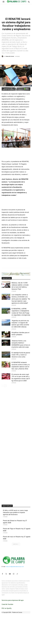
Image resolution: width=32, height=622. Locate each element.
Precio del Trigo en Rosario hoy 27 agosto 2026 (16, 529)
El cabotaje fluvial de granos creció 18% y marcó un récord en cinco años (21, 354)
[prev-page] (3, 386)
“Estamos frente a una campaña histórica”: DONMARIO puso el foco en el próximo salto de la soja (21, 344)
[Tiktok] (17, 574)
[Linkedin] (19, 60)
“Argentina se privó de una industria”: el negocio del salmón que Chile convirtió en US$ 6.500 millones (20, 323)
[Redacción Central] (3, 56)
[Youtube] (10, 574)
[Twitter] (6, 574)
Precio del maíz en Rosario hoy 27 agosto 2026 (16, 537)
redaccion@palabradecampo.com (15, 566)
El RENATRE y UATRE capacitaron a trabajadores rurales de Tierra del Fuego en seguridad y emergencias (21, 311)
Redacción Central (10, 56)
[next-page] (5, 386)
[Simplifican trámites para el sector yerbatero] (6, 334)
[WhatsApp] (16, 60)
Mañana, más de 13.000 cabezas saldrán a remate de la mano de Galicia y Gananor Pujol (20, 286)
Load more (15, 544)
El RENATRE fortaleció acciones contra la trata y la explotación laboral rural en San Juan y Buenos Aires (21, 365)
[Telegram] (23, 60)
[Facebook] (8, 60)
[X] (12, 60)
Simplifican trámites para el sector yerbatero (20, 333)
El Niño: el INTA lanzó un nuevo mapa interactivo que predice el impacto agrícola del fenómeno (15, 512)
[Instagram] (13, 574)
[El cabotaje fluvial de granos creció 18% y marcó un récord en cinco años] (6, 355)
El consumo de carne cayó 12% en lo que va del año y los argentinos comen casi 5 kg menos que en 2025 (21, 377)
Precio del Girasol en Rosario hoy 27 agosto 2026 (15, 521)
